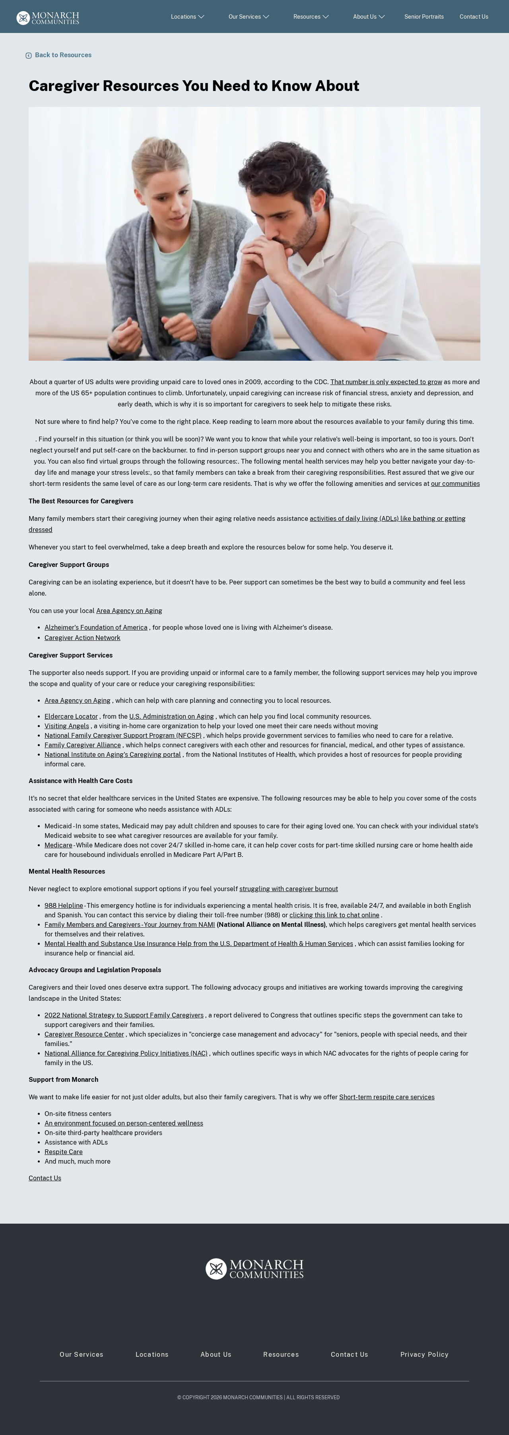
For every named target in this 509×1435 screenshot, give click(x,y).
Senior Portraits (424, 17)
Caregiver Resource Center (84, 1034)
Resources (281, 1354)
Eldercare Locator (71, 716)
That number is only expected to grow (386, 382)
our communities (455, 483)
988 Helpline (64, 905)
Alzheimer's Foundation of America (96, 627)
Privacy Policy (424, 1354)
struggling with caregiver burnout (288, 889)
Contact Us (474, 17)
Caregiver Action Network (82, 638)
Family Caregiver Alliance (83, 745)
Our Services (81, 1354)
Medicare (58, 845)
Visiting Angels (67, 726)
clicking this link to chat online (334, 915)
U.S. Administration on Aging (171, 716)
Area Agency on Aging (129, 611)
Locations (152, 1354)
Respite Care (64, 1152)
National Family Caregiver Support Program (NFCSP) (123, 735)
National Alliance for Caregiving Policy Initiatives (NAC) (126, 1053)
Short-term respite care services (387, 1097)
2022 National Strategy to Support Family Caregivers (124, 1015)
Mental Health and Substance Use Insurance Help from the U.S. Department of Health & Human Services (199, 944)
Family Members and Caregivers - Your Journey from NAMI (130, 924)
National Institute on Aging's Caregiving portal (113, 754)
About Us (215, 1354)
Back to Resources (63, 55)
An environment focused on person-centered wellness (124, 1123)
